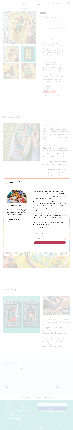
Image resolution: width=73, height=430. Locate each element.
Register (58, 227)
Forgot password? (49, 246)
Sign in (49, 242)
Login (41, 227)
